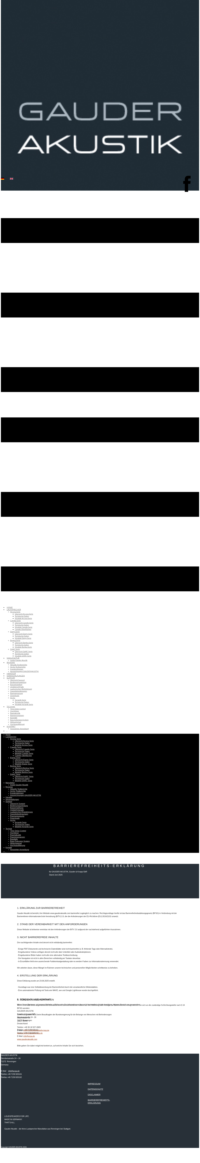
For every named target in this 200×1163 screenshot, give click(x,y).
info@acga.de (29, 1036)
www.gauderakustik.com (27, 1039)
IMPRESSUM (94, 1084)
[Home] (100, 190)
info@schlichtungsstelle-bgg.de (36, 1030)
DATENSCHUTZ (95, 1089)
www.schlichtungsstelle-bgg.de (30, 1033)
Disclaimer (94, 1094)
